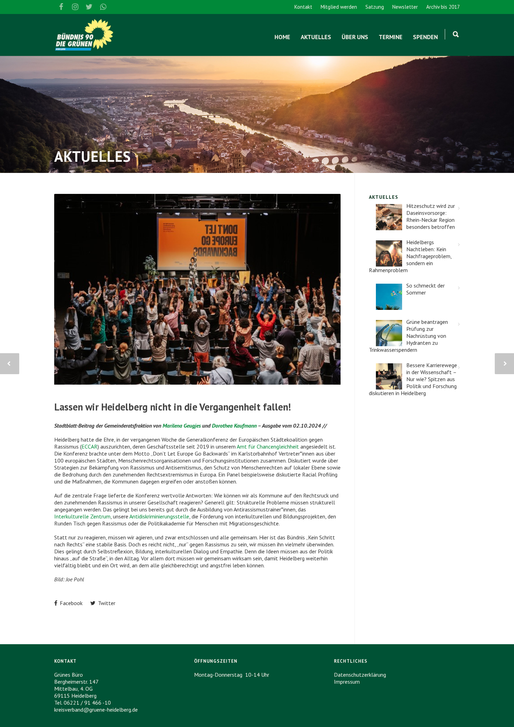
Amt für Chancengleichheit (268, 446)
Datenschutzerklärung (360, 674)
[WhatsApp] (103, 7)
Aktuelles (316, 37)
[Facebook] (61, 7)
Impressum (347, 681)
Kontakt (303, 6)
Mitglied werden (339, 6)
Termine (390, 37)
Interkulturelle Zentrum (82, 516)
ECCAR (89, 446)
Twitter (106, 602)
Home (282, 37)
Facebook (70, 602)
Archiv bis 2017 (443, 6)
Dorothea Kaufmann (234, 425)
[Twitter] (89, 7)
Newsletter (405, 6)
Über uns (355, 37)
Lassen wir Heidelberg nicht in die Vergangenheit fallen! (172, 406)
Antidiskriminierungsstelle (159, 516)
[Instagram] (75, 7)
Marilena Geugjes (182, 425)
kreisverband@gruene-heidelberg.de (96, 709)
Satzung (374, 6)
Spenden (425, 37)
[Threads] (117, 7)
